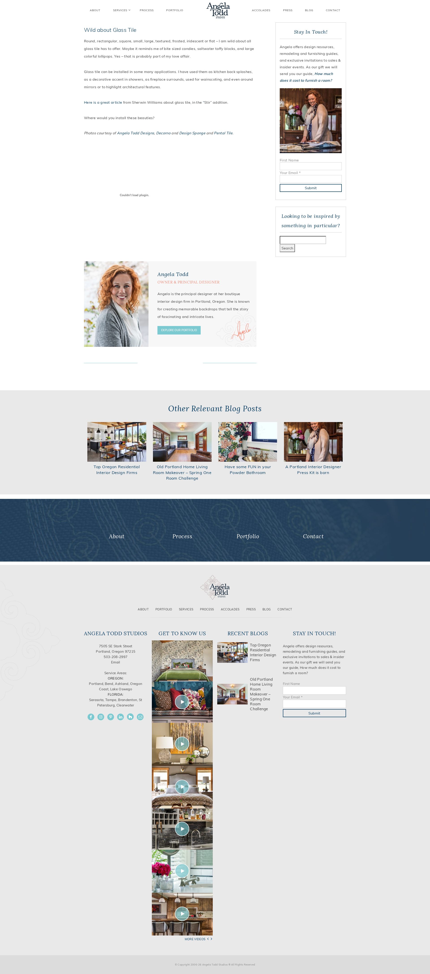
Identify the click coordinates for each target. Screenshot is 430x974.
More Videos (195, 939)
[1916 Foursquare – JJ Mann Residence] (182, 702)
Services (120, 10)
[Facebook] (91, 717)
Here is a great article (103, 102)
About (143, 609)
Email (115, 662)
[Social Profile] (140, 717)
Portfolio (163, 609)
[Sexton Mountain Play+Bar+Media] (182, 829)
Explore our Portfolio (179, 330)
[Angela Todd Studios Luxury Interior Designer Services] (218, 10)
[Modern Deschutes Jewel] (182, 661)
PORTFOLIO (174, 10)
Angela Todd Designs (135, 133)
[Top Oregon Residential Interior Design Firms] (116, 441)
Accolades (261, 10)
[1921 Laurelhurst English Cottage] (182, 871)
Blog (309, 10)
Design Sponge (192, 133)
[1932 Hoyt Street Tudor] (182, 744)
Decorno (163, 133)
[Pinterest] (110, 717)
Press (287, 10)
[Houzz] (130, 716)
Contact (333, 10)
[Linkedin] (120, 717)
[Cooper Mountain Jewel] (182, 914)
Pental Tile (223, 133)
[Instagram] (100, 717)
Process (207, 609)
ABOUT (95, 10)
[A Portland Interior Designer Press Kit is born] (313, 441)
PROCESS (147, 10)
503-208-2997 (115, 657)
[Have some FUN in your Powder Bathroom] (247, 441)
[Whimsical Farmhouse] (182, 787)
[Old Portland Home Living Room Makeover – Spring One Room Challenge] (182, 441)
